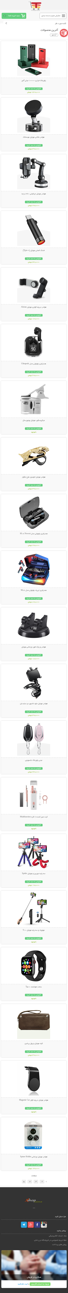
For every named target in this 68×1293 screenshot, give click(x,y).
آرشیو (54, 35)
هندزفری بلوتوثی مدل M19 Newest (34, 534)
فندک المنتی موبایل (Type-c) (34, 251)
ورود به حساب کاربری (40, 1284)
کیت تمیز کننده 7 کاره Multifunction (34, 817)
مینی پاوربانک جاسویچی (33, 760)
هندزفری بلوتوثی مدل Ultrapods (33, 364)
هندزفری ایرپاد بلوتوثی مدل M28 (34, 590)
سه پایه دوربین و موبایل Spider (33, 874)
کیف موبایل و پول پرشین (34, 1044)
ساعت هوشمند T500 (34, 987)
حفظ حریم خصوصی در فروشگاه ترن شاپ (50, 1240)
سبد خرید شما (14, 16)
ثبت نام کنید (23, 1284)
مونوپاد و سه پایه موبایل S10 (34, 930)
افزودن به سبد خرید (34, 89)
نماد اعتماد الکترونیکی (58, 1236)
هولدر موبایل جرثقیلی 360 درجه (34, 194)
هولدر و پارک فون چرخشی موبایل (33, 647)
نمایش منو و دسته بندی (50, 16)
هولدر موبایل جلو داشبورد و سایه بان (34, 704)
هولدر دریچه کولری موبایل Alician (33, 307)
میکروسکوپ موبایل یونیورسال (34, 421)
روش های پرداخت (59, 1245)
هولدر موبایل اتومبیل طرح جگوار (33, 477)
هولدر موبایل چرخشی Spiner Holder (33, 1157)
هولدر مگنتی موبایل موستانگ (33, 137)
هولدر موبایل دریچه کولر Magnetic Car (33, 1100)
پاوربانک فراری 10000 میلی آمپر (33, 81)
